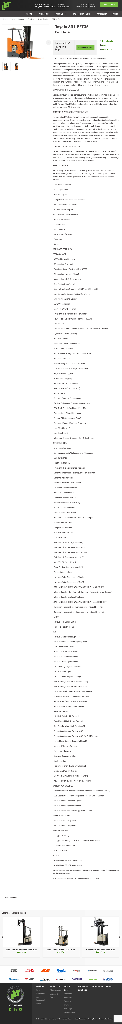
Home (5, 19)
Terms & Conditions (106, 1019)
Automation (102, 14)
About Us (68, 997)
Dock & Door (61, 14)
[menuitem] (29, 13)
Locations (83, 4)
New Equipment (18, 19)
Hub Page (68, 1009)
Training (67, 1005)
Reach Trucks (43, 19)
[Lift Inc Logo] (15, 6)
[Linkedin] (15, 1009)
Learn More (21, 952)
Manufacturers (56, 990)
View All (52, 7)
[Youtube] (20, 1009)
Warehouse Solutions (82, 14)
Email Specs (107, 50)
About (92, 4)
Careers (92, 7)
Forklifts (29, 14)
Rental (38, 1004)
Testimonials (69, 1012)
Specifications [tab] (11, 897)
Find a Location (108, 41)
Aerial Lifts (44, 14)
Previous (3, 937)
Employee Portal (81, 7)
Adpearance (83, 1019)
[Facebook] (10, 1009)
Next (47, 42)
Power (115, 14)
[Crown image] (21, 932)
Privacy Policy (92, 1019)
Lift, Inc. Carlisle (42, 6)
